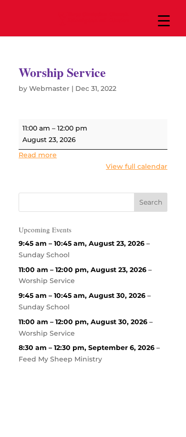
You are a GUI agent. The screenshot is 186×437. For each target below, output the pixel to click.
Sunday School (44, 255)
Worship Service (47, 280)
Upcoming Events (45, 229)
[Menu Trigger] (164, 20)
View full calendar (136, 166)
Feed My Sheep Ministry (60, 359)
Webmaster (49, 88)
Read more (38, 155)
